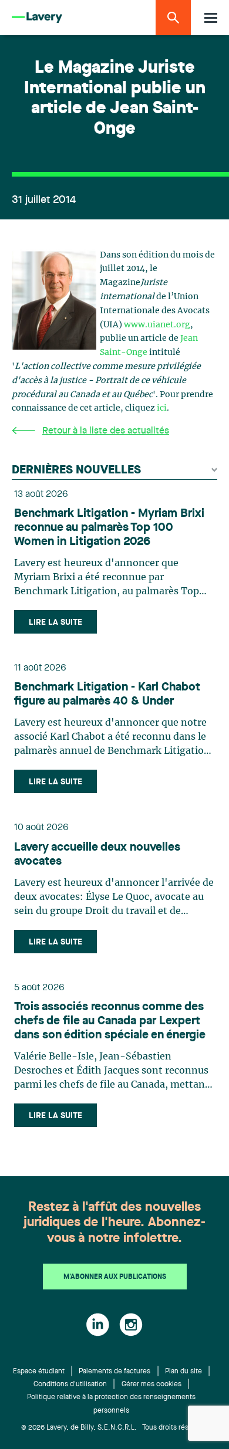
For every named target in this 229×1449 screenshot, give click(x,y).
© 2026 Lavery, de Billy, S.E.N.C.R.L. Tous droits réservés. (114, 1427)
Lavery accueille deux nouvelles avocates (97, 855)
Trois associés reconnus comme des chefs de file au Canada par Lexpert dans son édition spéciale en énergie (110, 1021)
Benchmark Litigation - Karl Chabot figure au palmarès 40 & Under (107, 694)
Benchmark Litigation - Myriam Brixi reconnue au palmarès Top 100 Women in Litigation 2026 (109, 528)
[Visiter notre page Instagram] (131, 1324)
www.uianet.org (157, 325)
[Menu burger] (210, 17)
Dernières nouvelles (76, 470)
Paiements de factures (114, 1371)
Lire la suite (55, 622)
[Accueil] (37, 17)
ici (162, 408)
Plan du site (183, 1371)
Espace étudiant (39, 1371)
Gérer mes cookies (151, 1384)
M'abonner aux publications (114, 1277)
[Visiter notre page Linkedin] (97, 1324)
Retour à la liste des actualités (105, 431)
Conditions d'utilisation (70, 1384)
